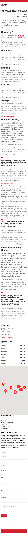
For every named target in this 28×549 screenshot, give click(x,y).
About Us (12, 1)
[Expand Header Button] (25, 4)
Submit (4, 516)
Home (2, 419)
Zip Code (4, 498)
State (3, 491)
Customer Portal (17, 1)
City (2, 477)
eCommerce (25, 1)
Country (4, 484)
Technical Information (7, 422)
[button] (19, 386)
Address (4, 470)
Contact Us (4, 424)
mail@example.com (7, 337)
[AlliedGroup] (5, 5)
